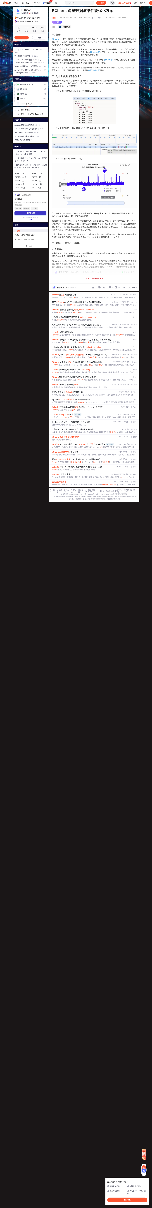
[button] (29, 219)
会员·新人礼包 (123, 3)
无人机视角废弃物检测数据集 (27, 136)
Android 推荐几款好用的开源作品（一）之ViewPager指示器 (30, 71)
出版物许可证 (79, 499)
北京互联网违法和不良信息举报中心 (62, 496)
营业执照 (87, 499)
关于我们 (52, 491)
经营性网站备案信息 (121, 494)
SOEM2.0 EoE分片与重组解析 (28, 129)
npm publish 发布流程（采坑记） (27, 50)
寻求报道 (73, 491)
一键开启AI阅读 (30, 213)
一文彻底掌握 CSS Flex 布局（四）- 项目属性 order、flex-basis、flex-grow (30, 166)
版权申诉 (72, 499)
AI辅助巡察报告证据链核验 (27, 125)
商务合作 (66, 491)
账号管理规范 (122, 496)
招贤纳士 (59, 491)
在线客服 (119, 491)
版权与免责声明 (132, 496)
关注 (72, 287)
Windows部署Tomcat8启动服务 (30, 66)
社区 (27, 3)
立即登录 (127, 1200)
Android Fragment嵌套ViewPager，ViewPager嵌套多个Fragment (29, 61)
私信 (39, 38)
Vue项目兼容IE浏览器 (26, 56)
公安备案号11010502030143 (70, 494)
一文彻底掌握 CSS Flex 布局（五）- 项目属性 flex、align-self (30, 159)
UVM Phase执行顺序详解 (26, 132)
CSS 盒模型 (25, 110)
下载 (22, 3)
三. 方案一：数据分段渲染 (24, 239)
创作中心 (143, 3)
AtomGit (37, 3)
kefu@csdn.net (108, 491)
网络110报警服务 (86, 496)
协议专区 (80, 491)
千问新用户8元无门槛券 (23, 140)
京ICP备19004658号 (88, 494)
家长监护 (78, 496)
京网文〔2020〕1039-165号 (104, 494)
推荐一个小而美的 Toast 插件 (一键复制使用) (33, 114)
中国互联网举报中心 (99, 496)
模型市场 (48, 3)
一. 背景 (17, 231)
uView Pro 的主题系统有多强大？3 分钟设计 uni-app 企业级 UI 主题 (31, 152)
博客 (16, 3)
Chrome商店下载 (111, 496)
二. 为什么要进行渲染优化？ (24, 235)
